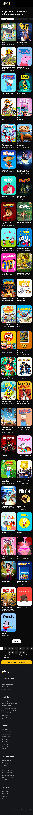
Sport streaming (6, 772)
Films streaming (6, 768)
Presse (3, 682)
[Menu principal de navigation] (30, 4)
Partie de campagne (24, 222)
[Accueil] (6, 3)
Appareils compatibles (8, 718)
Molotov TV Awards (7, 775)
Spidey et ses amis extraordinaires (8, 144)
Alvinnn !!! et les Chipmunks (6, 223)
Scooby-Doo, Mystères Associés (24, 197)
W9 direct (4, 744)
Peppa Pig (20, 67)
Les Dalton (21, 93)
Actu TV (4, 780)
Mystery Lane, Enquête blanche (23, 171)
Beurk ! (19, 557)
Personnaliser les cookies (9, 713)
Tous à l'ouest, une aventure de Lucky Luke (7, 429)
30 (16, 652)
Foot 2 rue (20, 377)
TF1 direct (4, 729)
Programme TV (6, 760)
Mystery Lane (22, 42)
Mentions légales (6, 706)
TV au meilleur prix (7, 799)
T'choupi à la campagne (5, 480)
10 (9, 652)
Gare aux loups (6, 506)
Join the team (5, 689)
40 (20, 652)
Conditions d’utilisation (8, 710)
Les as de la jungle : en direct (8, 68)
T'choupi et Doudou (24, 428)
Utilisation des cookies (8, 708)
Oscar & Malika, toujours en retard (7, 325)
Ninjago (4, 455)
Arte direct (4, 741)
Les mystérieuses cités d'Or (23, 351)
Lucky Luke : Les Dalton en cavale (23, 402)
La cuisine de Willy (7, 196)
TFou (3, 351)
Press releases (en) (7, 684)
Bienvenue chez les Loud (8, 118)
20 (13, 652)
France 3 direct (6, 734)
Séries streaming (6, 770)
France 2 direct (6, 732)
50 (24, 652)
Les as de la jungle (23, 273)
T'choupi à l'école (7, 93)
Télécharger (5, 715)
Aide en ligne (5, 701)
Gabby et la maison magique (23, 118)
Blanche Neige (6, 581)
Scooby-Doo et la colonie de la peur (7, 299)
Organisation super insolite (24, 480)
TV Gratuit (4, 765)
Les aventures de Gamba (23, 325)
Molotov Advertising (7, 687)
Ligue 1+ (4, 796)
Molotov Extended (7, 794)
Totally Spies (6, 557)
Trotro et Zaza (6, 248)
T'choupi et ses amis (24, 455)
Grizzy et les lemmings (21, 144)
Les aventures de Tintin (23, 507)
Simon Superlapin (23, 248)
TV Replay (4, 763)
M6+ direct (4, 739)
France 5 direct (6, 737)
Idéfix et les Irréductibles (21, 299)
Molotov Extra (5, 791)
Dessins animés (21, 19)
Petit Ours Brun (22, 607)
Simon (19, 532)
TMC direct (5, 746)
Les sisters (5, 170)
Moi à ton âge (6, 377)
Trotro (3, 633)
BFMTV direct (5, 749)
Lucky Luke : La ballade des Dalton (7, 608)
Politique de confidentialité (9, 703)
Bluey (3, 42)
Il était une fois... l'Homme (23, 582)
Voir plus (16, 641)
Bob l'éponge (6, 401)
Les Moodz (5, 532)
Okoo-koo (5, 273)
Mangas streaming (7, 777)
